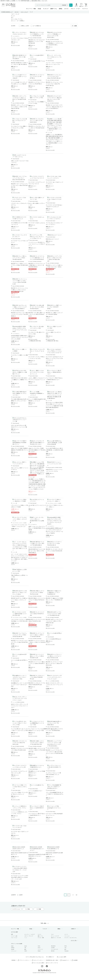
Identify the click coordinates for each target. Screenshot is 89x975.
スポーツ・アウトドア (28, 936)
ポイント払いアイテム (16, 19)
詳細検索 (64, 5)
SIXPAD (12, 947)
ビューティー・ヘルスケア (29, 934)
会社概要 (75, 960)
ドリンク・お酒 (14, 936)
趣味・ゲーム (40, 936)
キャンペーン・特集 (31, 8)
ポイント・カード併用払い (18, 20)
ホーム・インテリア (55, 936)
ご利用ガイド (73, 928)
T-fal (65, 947)
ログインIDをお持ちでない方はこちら (35, 956)
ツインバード (40, 949)
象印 (25, 949)
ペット (25, 937)
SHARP (12, 949)
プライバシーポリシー (25, 960)
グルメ (52, 934)
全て (12, 17)
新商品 (60, 8)
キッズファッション (16, 909)
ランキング (45, 8)
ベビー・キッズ (24, 11)
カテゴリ (17, 11)
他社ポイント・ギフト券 (56, 937)
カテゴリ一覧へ (74, 940)
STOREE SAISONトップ (7, 11)
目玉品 (39, 8)
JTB (25, 947)
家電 (12, 934)
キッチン (39, 934)
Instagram (42, 966)
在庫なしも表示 (25, 25)
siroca (39, 947)
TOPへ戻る (43, 923)
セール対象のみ (37, 25)
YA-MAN (53, 947)
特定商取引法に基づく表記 (52, 960)
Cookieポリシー (65, 960)
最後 (76, 894)
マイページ (85, 8)
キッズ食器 (39, 909)
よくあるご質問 (62, 956)
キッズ (31, 11)
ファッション (67, 936)
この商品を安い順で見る (35, 340)
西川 (65, 949)
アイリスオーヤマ (54, 949)
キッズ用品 (27, 909)
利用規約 (14, 960)
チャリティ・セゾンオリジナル (70, 937)
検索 (71, 5)
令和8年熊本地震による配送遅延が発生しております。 (34, 0)
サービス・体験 (41, 937)
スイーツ (66, 934)
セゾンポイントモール (53, 962)
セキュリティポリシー (39, 960)
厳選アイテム (53, 8)
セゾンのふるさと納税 (39, 962)
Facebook (47, 966)
